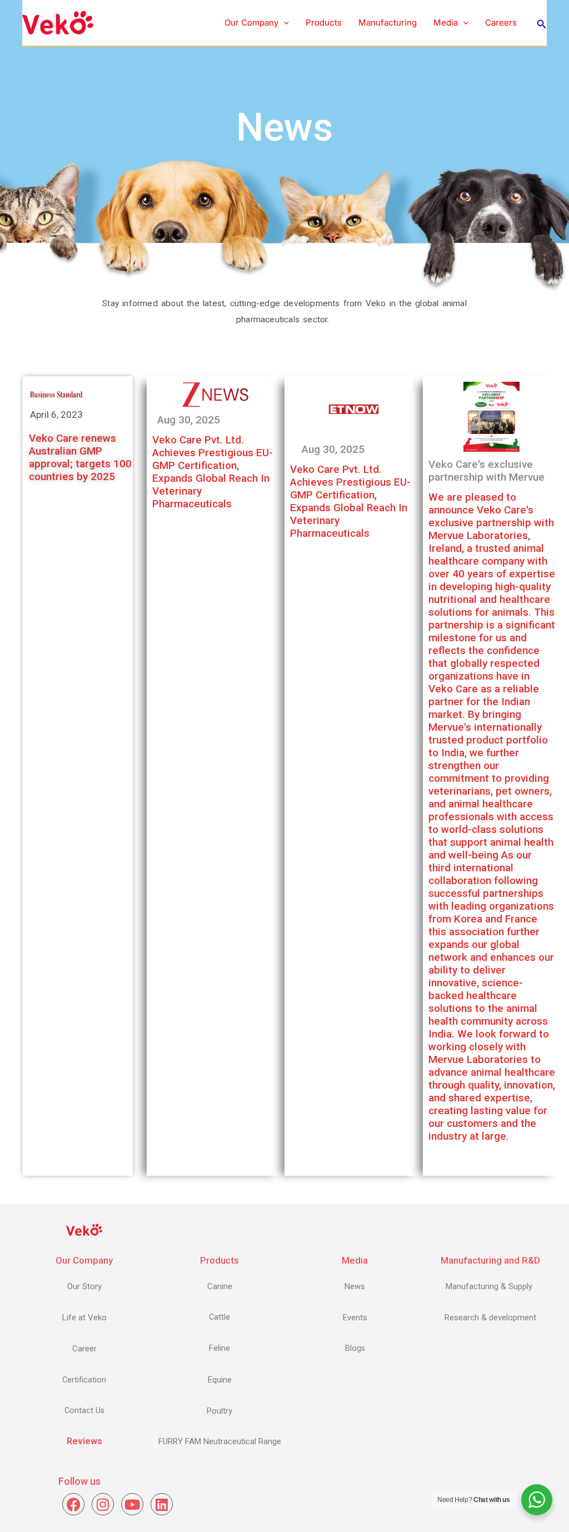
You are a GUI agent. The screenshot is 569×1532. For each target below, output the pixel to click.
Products (324, 22)
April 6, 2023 (56, 414)
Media (445, 22)
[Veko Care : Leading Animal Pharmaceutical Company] (57, 22)
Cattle (219, 1317)
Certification (84, 1380)
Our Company (251, 22)
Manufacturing (387, 22)
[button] (283, 23)
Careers (501, 22)
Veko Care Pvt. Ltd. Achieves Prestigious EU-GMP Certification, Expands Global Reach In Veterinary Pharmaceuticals (212, 471)
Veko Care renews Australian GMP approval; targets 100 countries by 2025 (80, 457)
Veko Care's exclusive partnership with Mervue (486, 470)
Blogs (355, 1348)
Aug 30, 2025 (188, 419)
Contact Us (84, 1410)
